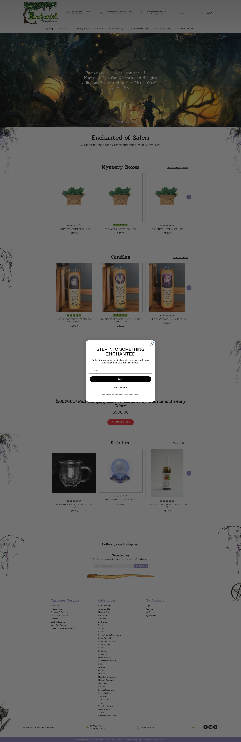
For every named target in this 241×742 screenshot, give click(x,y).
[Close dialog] (152, 344)
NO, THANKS (120, 387)
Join (120, 379)
